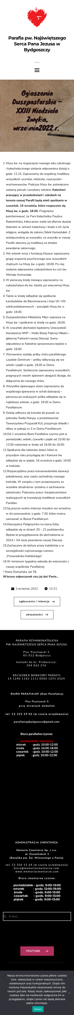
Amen (38, 1009)
